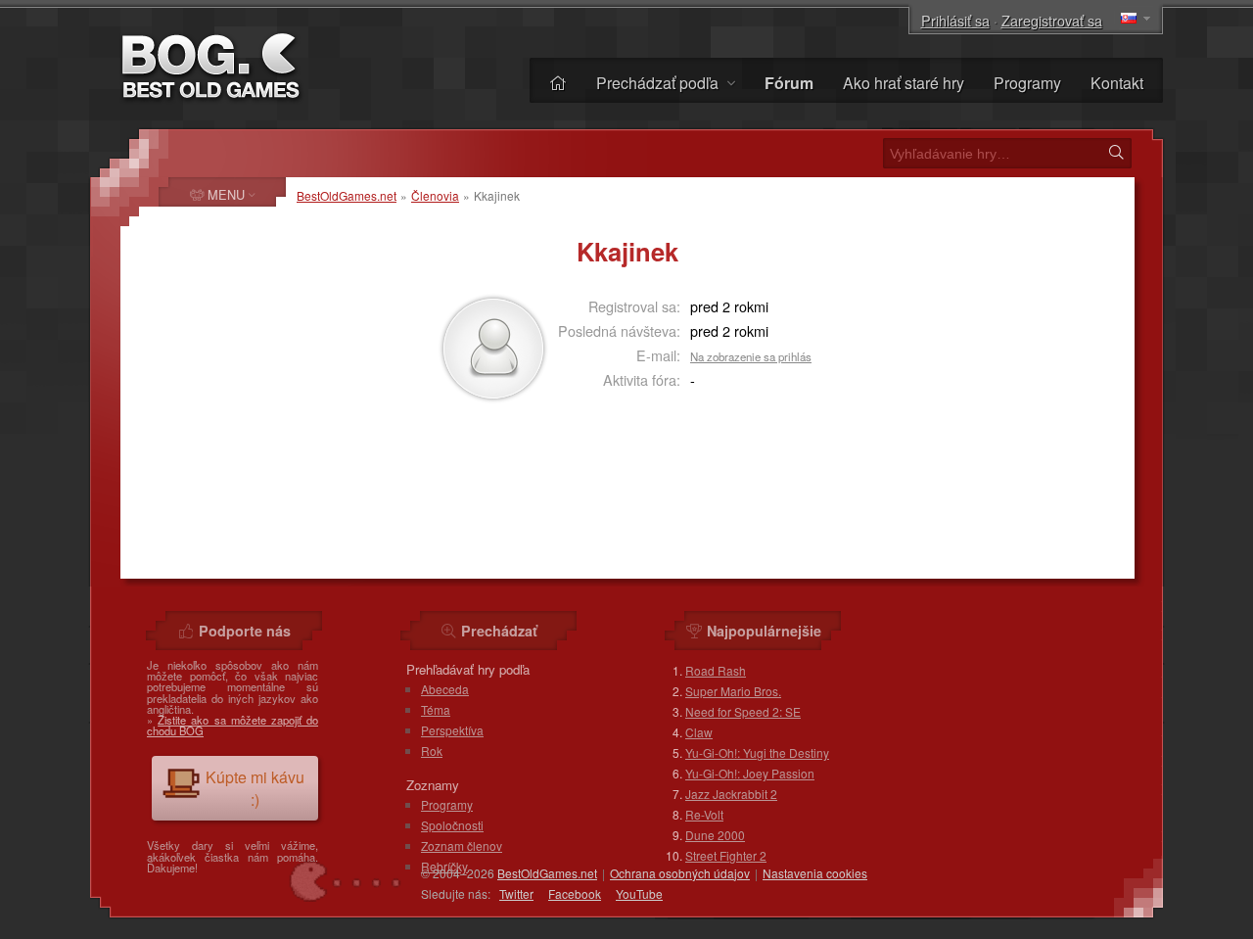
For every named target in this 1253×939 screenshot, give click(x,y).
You (639, 893)
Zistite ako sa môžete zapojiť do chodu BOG (232, 725)
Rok (431, 750)
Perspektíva (452, 730)
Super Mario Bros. (733, 690)
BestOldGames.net (346, 195)
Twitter (516, 893)
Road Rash (715, 670)
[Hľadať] (1116, 153)
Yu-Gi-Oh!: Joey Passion (749, 773)
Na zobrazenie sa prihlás (751, 356)
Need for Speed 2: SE (743, 711)
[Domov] (557, 83)
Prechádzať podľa (659, 82)
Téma (435, 709)
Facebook (574, 893)
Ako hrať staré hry (903, 82)
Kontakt (1117, 82)
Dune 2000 (715, 834)
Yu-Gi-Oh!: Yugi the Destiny (757, 752)
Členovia (435, 195)
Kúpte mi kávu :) (255, 788)
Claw (699, 732)
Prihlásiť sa (955, 20)
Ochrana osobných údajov (680, 873)
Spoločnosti (452, 825)
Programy (1027, 82)
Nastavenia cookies (815, 873)
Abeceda (445, 689)
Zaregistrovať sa (1051, 20)
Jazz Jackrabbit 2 (731, 793)
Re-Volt (704, 814)
